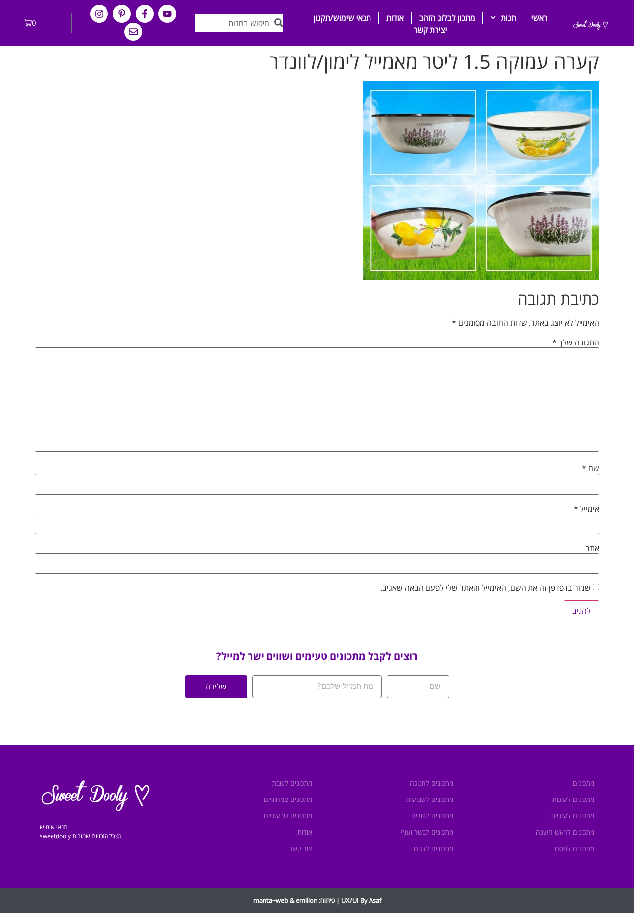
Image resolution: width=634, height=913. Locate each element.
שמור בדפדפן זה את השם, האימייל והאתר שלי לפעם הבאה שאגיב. (485, 588)
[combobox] (239, 23)
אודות (395, 17)
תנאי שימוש (54, 827)
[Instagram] (99, 14)
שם (590, 468)
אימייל (586, 509)
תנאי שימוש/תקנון (342, 17)
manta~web (270, 900)
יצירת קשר (430, 29)
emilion (306, 900)
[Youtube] (167, 14)
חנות (508, 17)
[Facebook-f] (145, 14)
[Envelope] (133, 32)
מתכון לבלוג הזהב (447, 17)
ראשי (539, 17)
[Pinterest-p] (122, 14)
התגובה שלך (575, 342)
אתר (592, 548)
